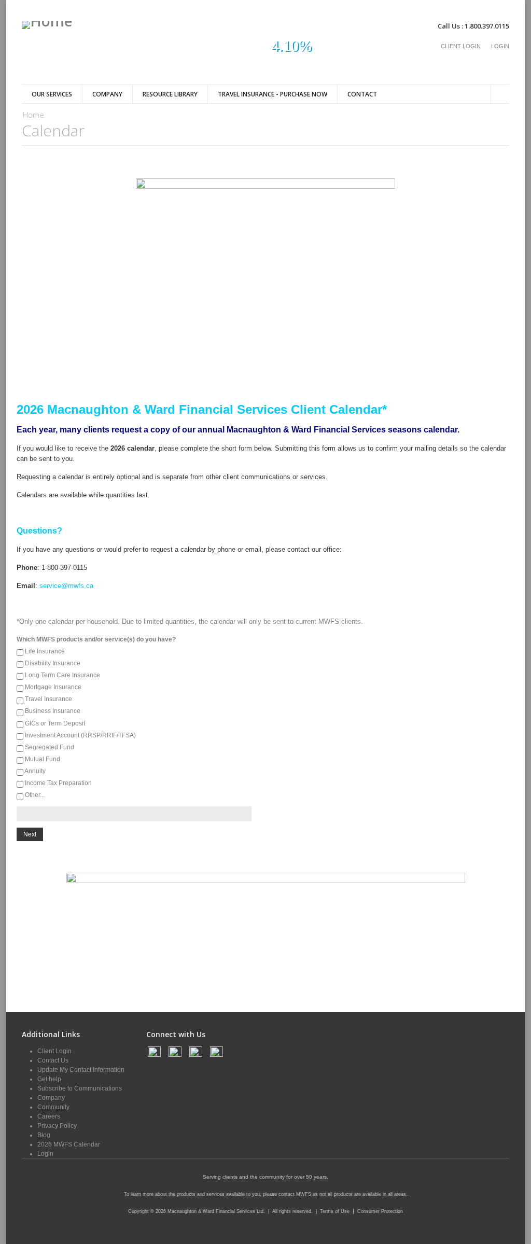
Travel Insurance (48, 699)
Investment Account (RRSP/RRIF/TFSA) (80, 735)
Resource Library (170, 94)
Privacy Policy (57, 1125)
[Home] (47, 25)
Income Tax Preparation (58, 783)
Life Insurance (45, 651)
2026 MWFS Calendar (68, 1144)
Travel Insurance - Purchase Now (272, 94)
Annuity (35, 771)
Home (33, 114)
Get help (49, 1079)
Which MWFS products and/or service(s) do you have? (96, 639)
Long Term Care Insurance (62, 675)
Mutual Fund (42, 759)
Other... (35, 795)
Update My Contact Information (80, 1069)
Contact (362, 94)
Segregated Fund (49, 747)
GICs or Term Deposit (55, 723)
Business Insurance (52, 711)
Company (107, 94)
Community (53, 1107)
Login (500, 46)
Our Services (52, 94)
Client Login (461, 46)
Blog (43, 1135)
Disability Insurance (52, 663)
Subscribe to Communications (79, 1088)
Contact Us (52, 1060)
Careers (48, 1116)
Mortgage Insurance (53, 687)
